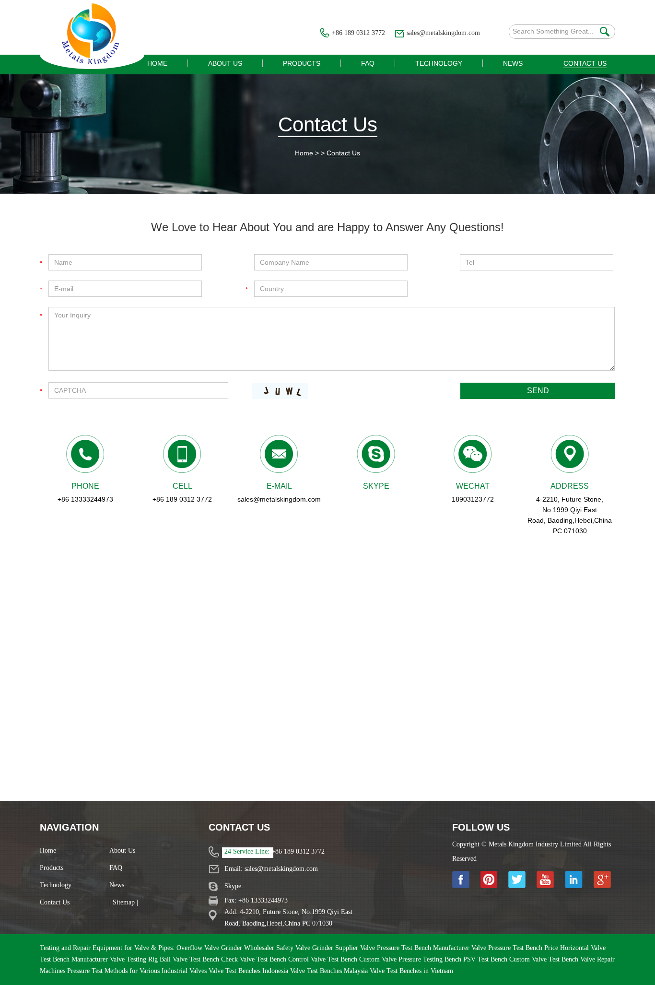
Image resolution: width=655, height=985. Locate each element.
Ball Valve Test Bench (190, 959)
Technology (55, 885)
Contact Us (327, 124)
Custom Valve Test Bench (544, 959)
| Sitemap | (123, 902)
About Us (122, 850)
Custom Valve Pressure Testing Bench (411, 959)
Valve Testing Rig (135, 959)
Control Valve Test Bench (323, 959)
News (116, 885)
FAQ (115, 867)
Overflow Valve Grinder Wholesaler (226, 947)
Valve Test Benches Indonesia (249, 970)
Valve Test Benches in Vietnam (411, 970)
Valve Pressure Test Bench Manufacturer (415, 947)
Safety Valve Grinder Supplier (318, 947)
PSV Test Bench (486, 959)
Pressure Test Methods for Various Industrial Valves (138, 970)
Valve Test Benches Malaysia (330, 970)
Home (304, 153)
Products (51, 867)
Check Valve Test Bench (254, 959)
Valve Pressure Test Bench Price (515, 947)
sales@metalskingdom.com (443, 32)
